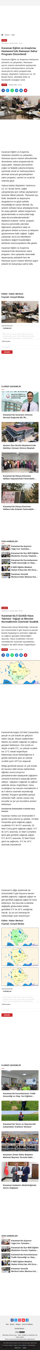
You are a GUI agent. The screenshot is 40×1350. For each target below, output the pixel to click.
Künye (12, 1324)
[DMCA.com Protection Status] (20, 1332)
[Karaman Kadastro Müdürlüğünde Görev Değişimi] (20, 1172)
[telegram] (16, 90)
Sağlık (13, 35)
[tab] (7, 328)
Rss (7, 1324)
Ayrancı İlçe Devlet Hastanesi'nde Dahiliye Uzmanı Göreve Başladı (19, 446)
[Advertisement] (20, 20)
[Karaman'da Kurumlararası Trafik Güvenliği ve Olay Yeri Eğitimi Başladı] (20, 1080)
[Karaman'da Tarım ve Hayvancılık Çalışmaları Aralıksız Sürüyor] (20, 1111)
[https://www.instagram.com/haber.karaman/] (19, 1320)
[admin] (27, 1320)
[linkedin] (21, 90)
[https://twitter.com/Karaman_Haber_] (15, 1320)
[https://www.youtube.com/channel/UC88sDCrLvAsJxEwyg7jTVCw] (23, 1320)
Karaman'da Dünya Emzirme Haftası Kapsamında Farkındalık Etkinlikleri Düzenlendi (18, 477)
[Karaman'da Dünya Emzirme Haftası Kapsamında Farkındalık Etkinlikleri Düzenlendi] (20, 463)
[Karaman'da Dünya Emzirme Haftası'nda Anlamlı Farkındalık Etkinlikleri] (20, 493)
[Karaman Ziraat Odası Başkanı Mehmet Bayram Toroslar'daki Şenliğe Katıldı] (20, 1141)
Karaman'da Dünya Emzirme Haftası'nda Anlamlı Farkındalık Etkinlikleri (18, 508)
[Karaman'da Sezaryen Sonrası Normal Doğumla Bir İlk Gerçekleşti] (20, 401)
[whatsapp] (12, 90)
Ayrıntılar (17, 1348)
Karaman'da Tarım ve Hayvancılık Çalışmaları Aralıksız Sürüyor (19, 1125)
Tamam (24, 1348)
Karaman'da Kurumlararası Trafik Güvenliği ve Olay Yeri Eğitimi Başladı (19, 1095)
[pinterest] (25, 90)
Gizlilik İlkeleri (19, 1328)
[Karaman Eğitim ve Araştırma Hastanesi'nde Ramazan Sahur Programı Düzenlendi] (20, 107)
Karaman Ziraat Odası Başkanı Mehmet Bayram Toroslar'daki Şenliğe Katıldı (18, 1156)
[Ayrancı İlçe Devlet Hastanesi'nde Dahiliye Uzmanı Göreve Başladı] (20, 432)
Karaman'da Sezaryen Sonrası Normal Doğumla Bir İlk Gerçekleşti (18, 416)
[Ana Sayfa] (2, 35)
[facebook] (3, 90)
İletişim (18, 1324)
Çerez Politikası (27, 1324)
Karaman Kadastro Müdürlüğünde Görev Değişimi (19, 1186)
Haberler (7, 35)
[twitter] (7, 90)
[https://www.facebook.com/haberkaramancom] (12, 1320)
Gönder (7, 352)
